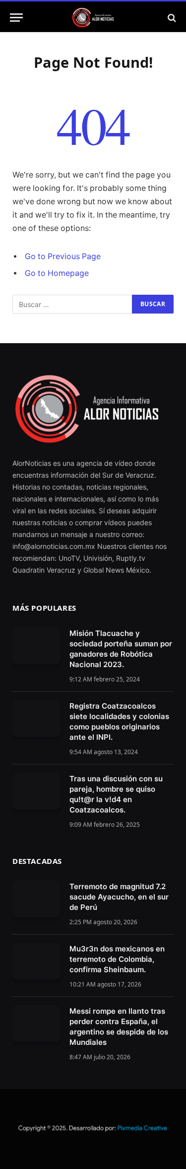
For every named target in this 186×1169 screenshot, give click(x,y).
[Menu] (16, 17)
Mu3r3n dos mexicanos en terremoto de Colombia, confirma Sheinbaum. (117, 959)
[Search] (171, 17)
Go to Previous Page (63, 256)
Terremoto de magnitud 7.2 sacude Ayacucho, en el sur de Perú (119, 897)
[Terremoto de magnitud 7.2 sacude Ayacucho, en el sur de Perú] (36, 898)
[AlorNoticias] (93, 17)
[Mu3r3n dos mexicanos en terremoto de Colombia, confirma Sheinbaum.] (36, 961)
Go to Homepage (57, 273)
